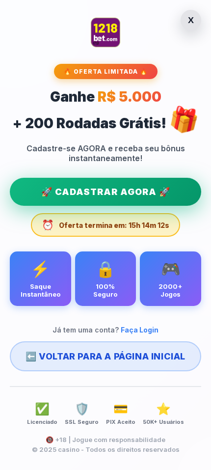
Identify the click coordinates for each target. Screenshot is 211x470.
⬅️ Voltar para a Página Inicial (105, 356)
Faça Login (139, 330)
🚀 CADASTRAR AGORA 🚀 (105, 192)
